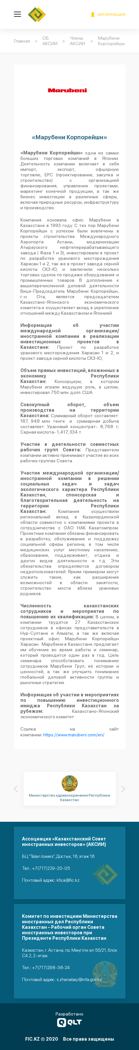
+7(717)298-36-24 (51, 967)
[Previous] (16, 789)
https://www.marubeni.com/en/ (73, 734)
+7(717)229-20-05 (51, 868)
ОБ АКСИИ (50, 40)
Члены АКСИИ (77, 40)
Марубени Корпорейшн (111, 40)
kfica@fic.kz (68, 880)
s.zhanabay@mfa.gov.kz (79, 979)
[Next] (123, 789)
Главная (22, 41)
